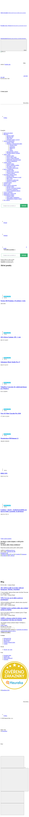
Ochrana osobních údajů (9, 642)
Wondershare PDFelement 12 (9, 438)
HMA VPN (4, 473)
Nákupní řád (6, 641)
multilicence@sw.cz (10, 550)
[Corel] (12, 554)
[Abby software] (10, 555)
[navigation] (14, 104)
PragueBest (4, 731)
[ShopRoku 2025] (5, 690)
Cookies (5, 643)
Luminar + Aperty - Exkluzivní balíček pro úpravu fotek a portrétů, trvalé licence (14, 510)
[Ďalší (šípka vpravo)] (12, 809)
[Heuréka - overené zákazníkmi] (14, 689)
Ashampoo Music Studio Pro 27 (10, 362)
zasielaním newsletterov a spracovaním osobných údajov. (14, 630)
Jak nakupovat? (7, 639)
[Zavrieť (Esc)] (12, 762)
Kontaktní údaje (7, 655)
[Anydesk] (3, 555)
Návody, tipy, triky (8, 649)
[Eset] (8, 554)
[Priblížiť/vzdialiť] (14, 779)
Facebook (6, 659)
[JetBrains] (3, 554)
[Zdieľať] (25, 767)
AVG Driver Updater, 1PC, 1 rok (11, 337)
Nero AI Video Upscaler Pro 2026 (11, 413)
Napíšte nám (7, 64)
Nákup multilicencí (8, 658)
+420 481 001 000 (11, 551)
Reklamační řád (7, 638)
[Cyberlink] (17, 554)
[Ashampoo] (23, 554)
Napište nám (6, 656)
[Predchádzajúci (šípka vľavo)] (12, 797)
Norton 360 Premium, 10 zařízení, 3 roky (13, 301)
